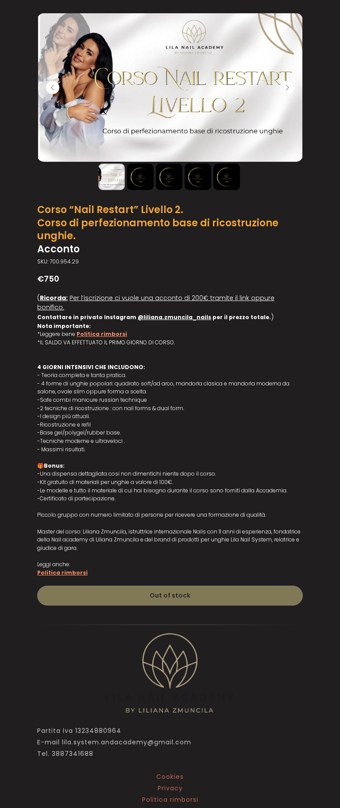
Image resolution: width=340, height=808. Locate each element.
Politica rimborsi (102, 334)
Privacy (170, 788)
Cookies (170, 776)
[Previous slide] (52, 87)
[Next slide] (287, 87)
